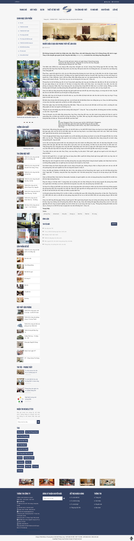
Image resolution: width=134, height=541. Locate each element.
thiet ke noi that (22, 440)
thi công (35, 466)
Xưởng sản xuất (28, 148)
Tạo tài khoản (116, 1)
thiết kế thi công (22, 449)
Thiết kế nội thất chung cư (26, 43)
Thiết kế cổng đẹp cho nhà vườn (53, 238)
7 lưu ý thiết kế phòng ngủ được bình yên (55, 231)
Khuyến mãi (105, 9)
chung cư (20, 466)
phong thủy (79, 55)
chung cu (72, 214)
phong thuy (47, 214)
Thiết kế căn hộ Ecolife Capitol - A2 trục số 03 (31, 117)
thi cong (94, 214)
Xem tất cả (114, 223)
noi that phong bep (23, 436)
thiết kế (20, 470)
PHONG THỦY (54, 19)
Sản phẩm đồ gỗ (24, 55)
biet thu (28, 462)
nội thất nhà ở (22, 445)
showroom (20, 462)
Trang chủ (23, 9)
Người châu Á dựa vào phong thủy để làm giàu (70, 19)
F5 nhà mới (94, 9)
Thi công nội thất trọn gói (26, 39)
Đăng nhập (107, 1)
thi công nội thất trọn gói (25, 453)
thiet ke (87, 214)
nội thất (28, 466)
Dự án (42, 9)
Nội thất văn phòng (24, 47)
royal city (20, 432)
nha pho (64, 214)
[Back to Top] (131, 538)
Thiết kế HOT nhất (24, 31)
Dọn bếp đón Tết (48, 228)
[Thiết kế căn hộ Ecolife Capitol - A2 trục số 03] (28, 108)
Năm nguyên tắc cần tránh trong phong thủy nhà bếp (58, 241)
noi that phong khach (32, 432)
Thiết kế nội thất (53, 9)
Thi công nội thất (81, 9)
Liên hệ (115, 9)
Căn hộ (20, 458)
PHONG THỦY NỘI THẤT (51, 234)
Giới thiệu (33, 9)
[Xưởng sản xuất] (28, 138)
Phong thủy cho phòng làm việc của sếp (55, 244)
